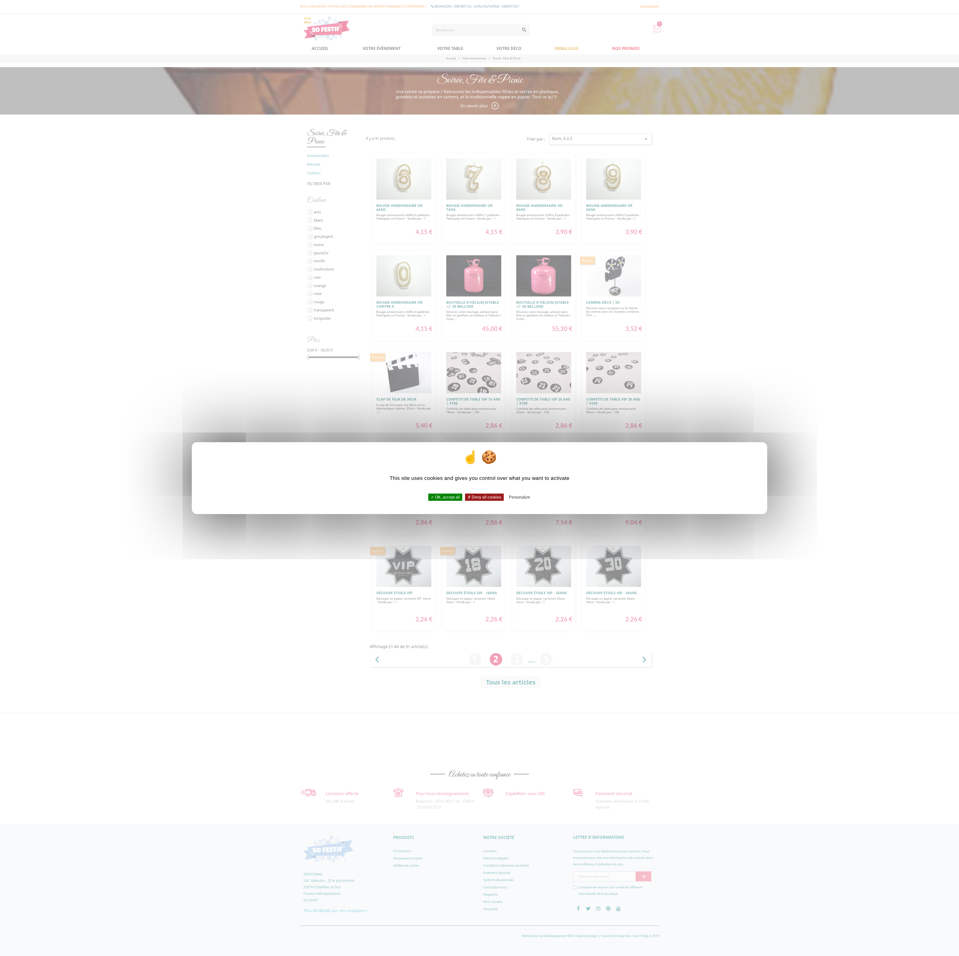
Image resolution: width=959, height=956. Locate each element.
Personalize (519, 497)
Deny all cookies (486, 497)
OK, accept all (447, 497)
